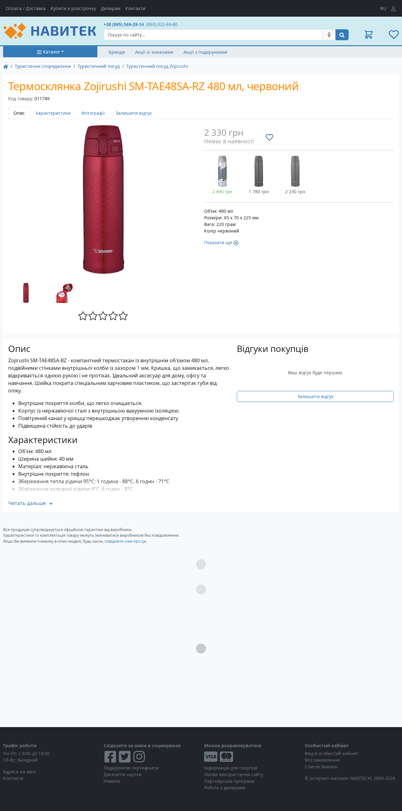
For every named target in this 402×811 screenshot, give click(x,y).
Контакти (135, 8)
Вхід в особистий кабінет (331, 753)
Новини (112, 781)
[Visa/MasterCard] (251, 756)
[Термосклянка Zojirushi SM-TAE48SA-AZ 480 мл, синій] (295, 171)
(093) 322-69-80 (161, 24)
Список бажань (321, 767)
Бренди (117, 52)
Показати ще (218, 242)
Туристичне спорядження (43, 66)
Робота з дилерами (224, 788)
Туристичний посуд (99, 66)
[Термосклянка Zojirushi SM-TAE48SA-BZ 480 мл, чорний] (258, 171)
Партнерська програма (229, 781)
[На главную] (5, 66)
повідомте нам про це (125, 541)
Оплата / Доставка (26, 8)
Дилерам (110, 8)
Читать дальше (27, 503)
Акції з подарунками (205, 52)
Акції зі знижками (154, 52)
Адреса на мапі (19, 772)
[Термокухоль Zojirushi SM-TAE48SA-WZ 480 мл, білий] (222, 171)
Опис (19, 113)
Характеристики (53, 113)
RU (383, 8)
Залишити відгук (134, 113)
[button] (369, 35)
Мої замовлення (322, 760)
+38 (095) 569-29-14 (124, 24)
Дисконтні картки (123, 774)
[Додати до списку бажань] (269, 137)
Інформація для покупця (230, 768)
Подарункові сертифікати (131, 768)
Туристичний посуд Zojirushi (157, 66)
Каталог (51, 52)
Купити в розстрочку (73, 8)
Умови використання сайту (233, 774)
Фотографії (93, 113)
